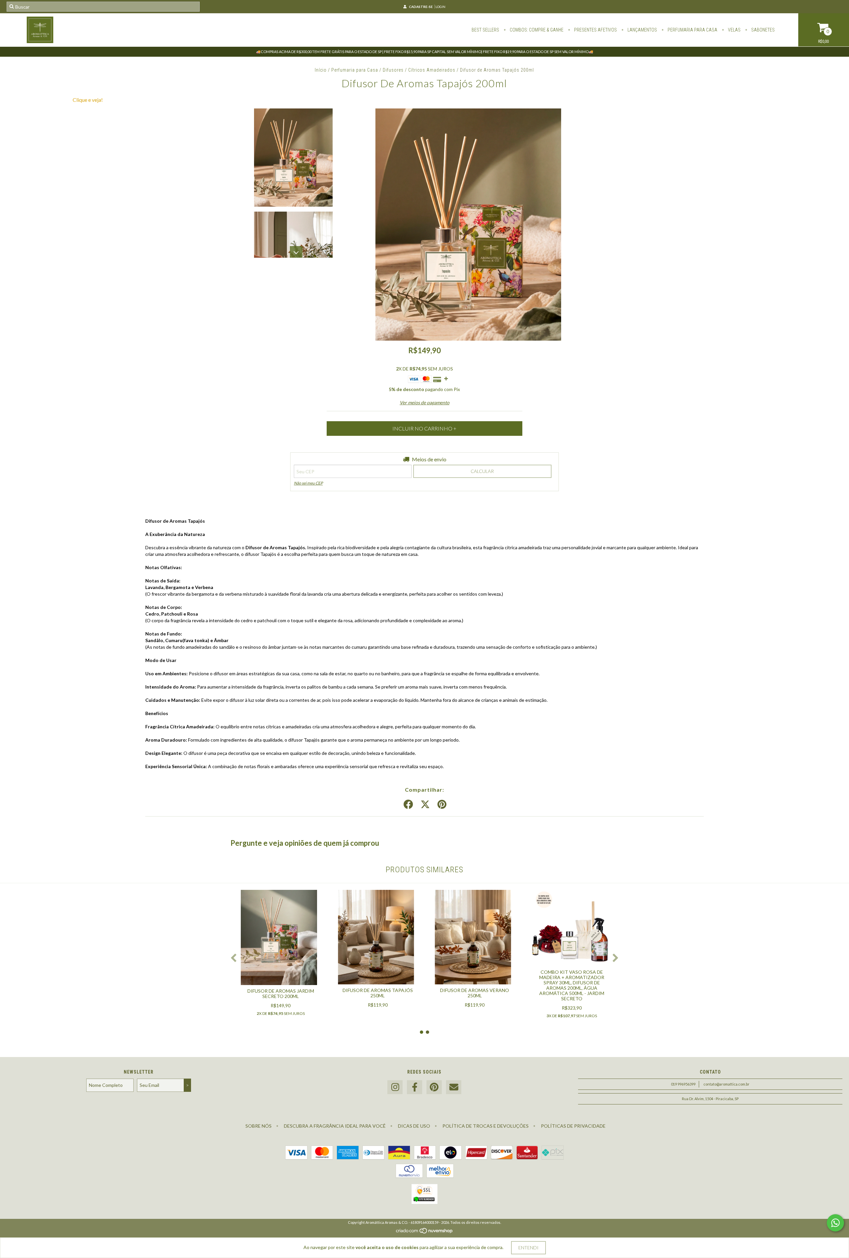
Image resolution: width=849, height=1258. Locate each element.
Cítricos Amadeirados (431, 70)
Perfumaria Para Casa (692, 30)
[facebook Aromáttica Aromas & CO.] (414, 1087)
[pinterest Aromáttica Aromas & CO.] (434, 1087)
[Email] (453, 1087)
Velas (734, 30)
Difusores (393, 70)
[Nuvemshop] (425, 1232)
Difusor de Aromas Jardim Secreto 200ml (280, 993)
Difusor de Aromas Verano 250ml (474, 992)
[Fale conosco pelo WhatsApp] (835, 1222)
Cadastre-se (421, 7)
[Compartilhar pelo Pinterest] (441, 805)
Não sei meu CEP (308, 483)
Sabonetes (762, 30)
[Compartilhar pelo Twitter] (425, 805)
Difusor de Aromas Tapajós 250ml (378, 992)
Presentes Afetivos (595, 30)
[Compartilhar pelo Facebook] (408, 805)
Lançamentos (641, 30)
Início (321, 70)
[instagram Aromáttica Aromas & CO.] (395, 1087)
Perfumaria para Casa (354, 70)
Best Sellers (485, 30)
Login (440, 7)
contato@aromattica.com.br (726, 1084)
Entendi (528, 1247)
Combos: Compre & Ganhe (536, 30)
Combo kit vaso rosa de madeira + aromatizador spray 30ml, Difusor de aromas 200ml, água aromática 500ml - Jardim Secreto (571, 985)
